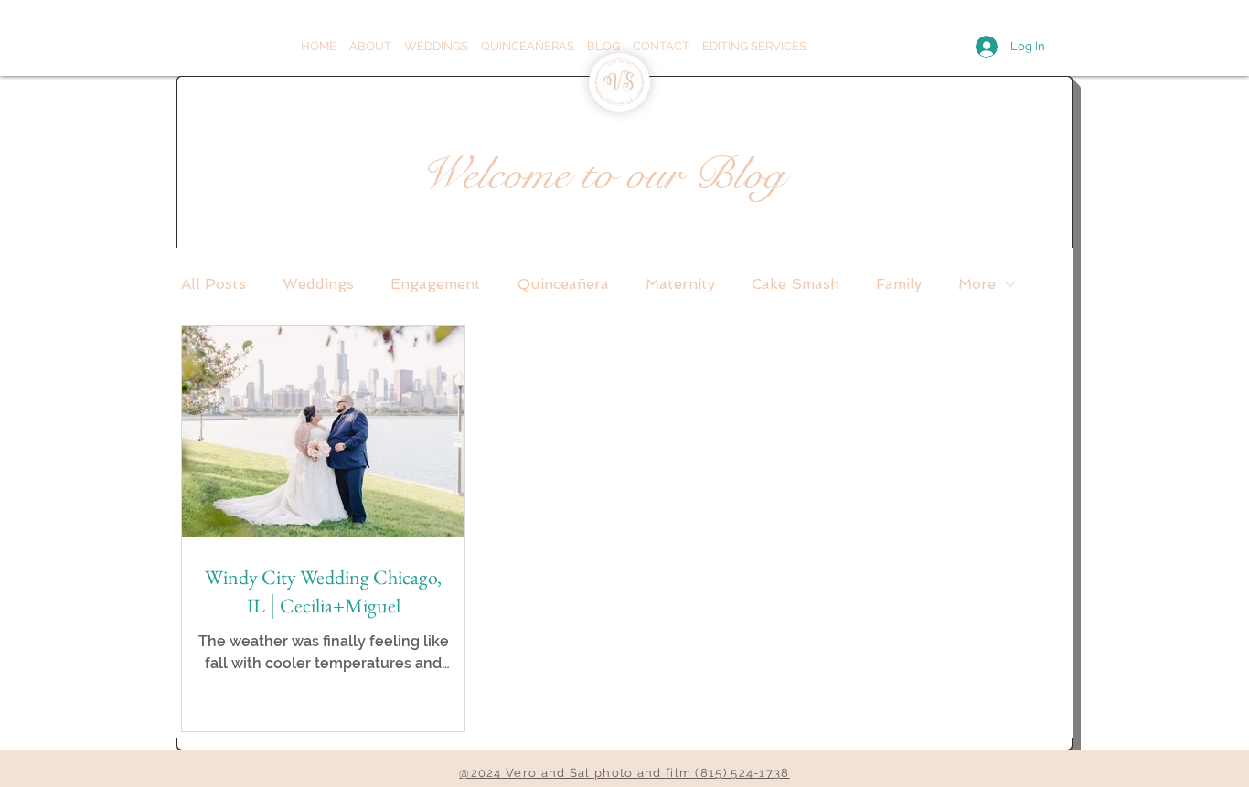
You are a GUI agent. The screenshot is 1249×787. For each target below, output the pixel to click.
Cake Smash (795, 283)
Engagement (435, 283)
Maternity (680, 283)
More (977, 283)
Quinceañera (563, 283)
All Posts (213, 283)
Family (899, 283)
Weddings (318, 283)
